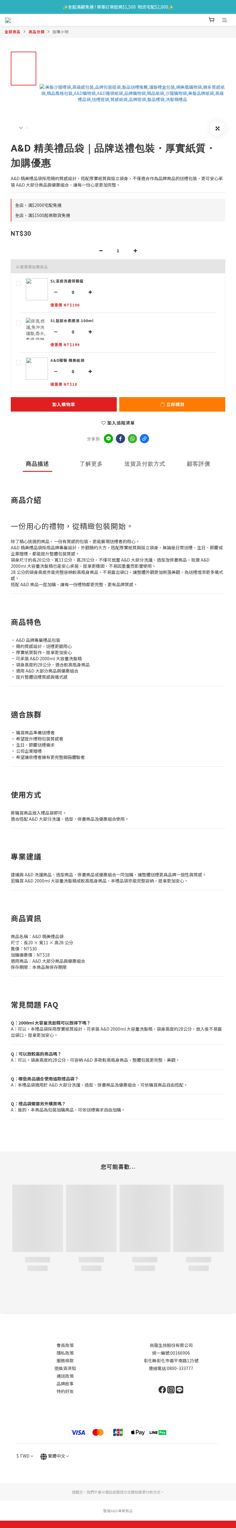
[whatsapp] (132, 438)
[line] (108, 438)
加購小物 (61, 31)
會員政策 (65, 1345)
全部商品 (13, 31)
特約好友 (65, 1391)
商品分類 (37, 31)
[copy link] (144, 438)
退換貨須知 (65, 1368)
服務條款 (65, 1360)
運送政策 (65, 1376)
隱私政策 (65, 1353)
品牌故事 (65, 1383)
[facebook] (120, 438)
